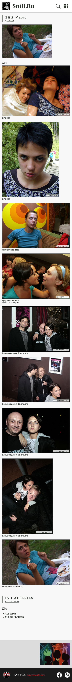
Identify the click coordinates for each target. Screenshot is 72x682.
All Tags (9, 21)
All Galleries (12, 601)
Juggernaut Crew (36, 675)
